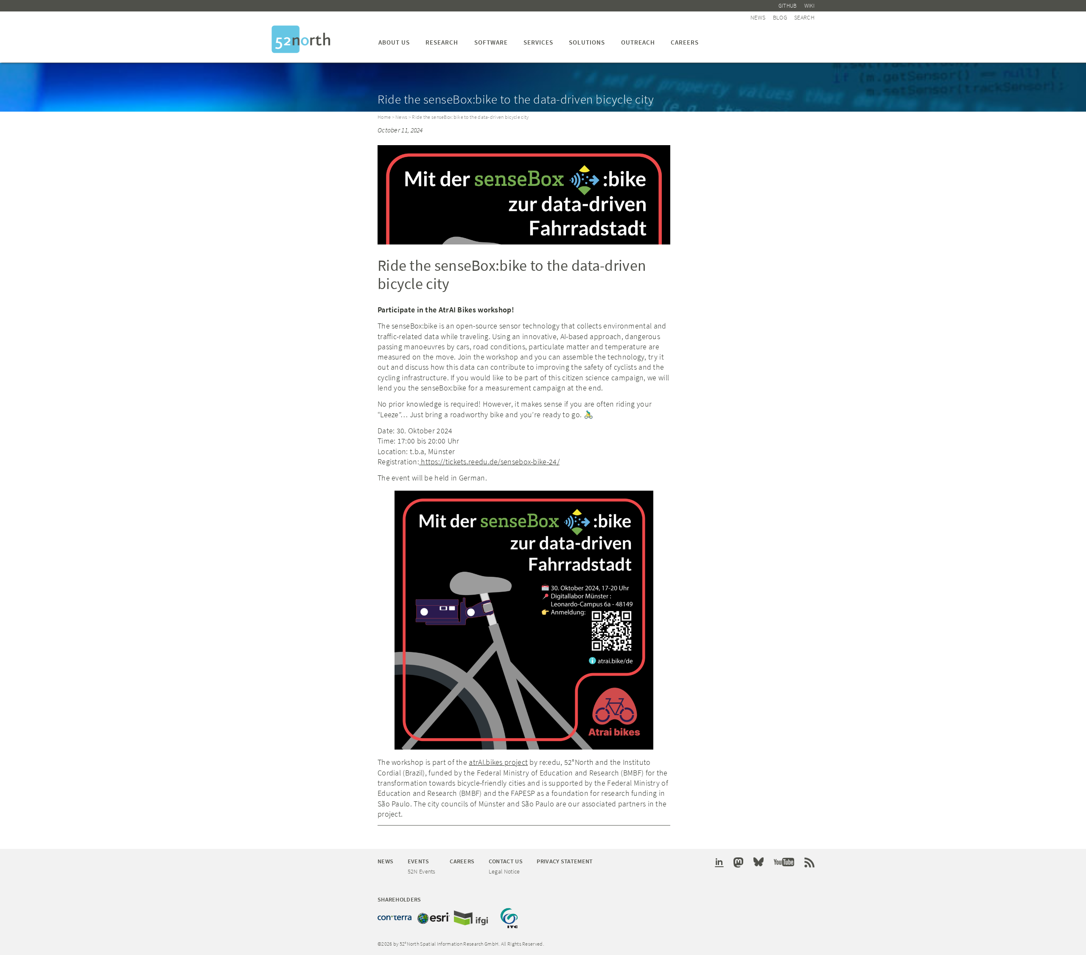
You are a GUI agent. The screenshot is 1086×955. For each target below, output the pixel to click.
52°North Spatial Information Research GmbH (301, 39)
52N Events (422, 871)
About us (394, 42)
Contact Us (506, 861)
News (757, 17)
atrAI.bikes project (498, 762)
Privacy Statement (565, 861)
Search (804, 17)
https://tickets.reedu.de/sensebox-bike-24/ (489, 461)
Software (491, 42)
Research (441, 42)
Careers (685, 42)
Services (538, 42)
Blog (780, 17)
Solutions (587, 42)
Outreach (638, 42)
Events (418, 861)
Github (787, 5)
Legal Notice (504, 871)
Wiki (809, 5)
